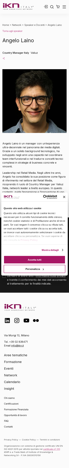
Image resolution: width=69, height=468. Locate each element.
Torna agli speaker (12, 31)
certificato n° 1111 (51, 449)
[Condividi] (3, 58)
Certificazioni (11, 403)
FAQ (6, 420)
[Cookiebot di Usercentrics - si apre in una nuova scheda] (43, 197)
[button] (58, 6)
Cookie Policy (29, 439)
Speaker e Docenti (34, 24)
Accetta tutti (34, 259)
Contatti (8, 426)
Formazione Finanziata (16, 409)
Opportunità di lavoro (15, 415)
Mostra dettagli (50, 250)
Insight (9, 389)
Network (16, 24)
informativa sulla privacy (51, 276)
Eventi (8, 368)
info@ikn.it (17, 345)
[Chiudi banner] (64, 197)
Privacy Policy (29, 240)
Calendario (12, 382)
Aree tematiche (15, 355)
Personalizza (33, 269)
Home (5, 24)
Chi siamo (9, 397)
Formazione (13, 362)
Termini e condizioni (50, 439)
